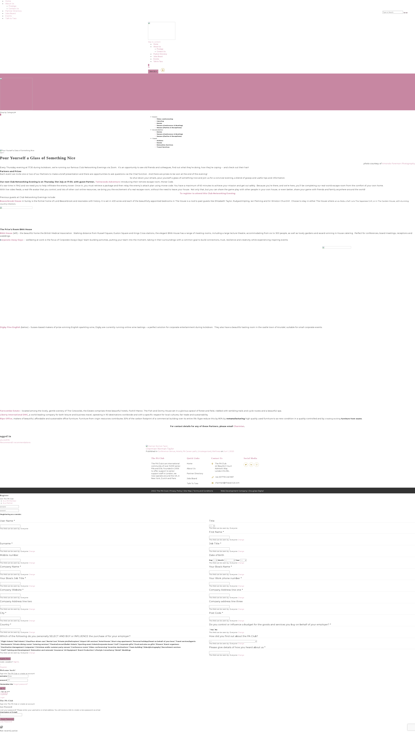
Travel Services (163, 147)
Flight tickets (7, 641)
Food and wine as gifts (145, 644)
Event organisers (171, 644)
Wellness (216, 451)
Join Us (152, 71)
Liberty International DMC (14, 415)
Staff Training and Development (15, 650)
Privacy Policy (176, 491)
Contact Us (14, 9)
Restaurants (6, 644)
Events (8, 16)
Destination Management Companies (17, 647)
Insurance (58, 650)
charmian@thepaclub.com (227, 483)
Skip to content (154, 42)
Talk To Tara (192, 483)
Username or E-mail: (9, 712)
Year (237, 560)
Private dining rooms (23, 644)
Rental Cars (52, 641)
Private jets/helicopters (68, 641)
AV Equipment (70, 650)
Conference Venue (166, 451)
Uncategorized (204, 451)
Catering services (41, 644)
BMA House (6, 233)
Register (3, 667)
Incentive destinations (118, 647)
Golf (116, 644)
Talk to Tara (10, 18)
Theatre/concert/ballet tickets (63, 644)
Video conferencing (165, 119)
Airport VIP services (89, 641)
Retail (118, 650)
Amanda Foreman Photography (398, 163)
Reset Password (7, 719)
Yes (212, 630)
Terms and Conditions (203, 491)
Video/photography (152, 647)
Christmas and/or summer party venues (53, 647)
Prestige (12, 6)
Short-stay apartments (122, 641)
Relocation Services (165, 145)
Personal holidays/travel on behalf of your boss (153, 641)
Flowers (159, 644)
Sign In (16, 662)
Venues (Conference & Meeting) (170, 125)
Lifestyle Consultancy (104, 650)
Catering (160, 121)
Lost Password (6, 722)
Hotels (159, 123)
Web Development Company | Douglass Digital (242, 491)
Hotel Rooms (104, 641)
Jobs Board (10, 13)
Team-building (135, 647)
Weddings (126, 650)
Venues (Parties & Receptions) (169, 127)
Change (241, 540)
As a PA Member (9, 501)
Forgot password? (20, 684)
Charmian (239, 426)
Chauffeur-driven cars (35, 641)
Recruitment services (171, 647)
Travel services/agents (186, 641)
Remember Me (6, 684)
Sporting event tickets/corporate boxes (95, 644)
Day (210, 560)
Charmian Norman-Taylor (160, 448)
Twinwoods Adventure (108, 182)
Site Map (188, 491)
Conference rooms (79, 647)
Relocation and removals (42, 650)
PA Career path (190, 451)
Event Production (85, 650)
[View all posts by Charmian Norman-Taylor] (157, 446)
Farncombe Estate (10, 411)
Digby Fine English (10, 327)
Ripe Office (6, 418)
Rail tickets (19, 641)
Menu (7, 75)
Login (2, 75)
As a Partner (8, 503)
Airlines (160, 140)
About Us (9, 4)
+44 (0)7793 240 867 (224, 477)
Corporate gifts (126, 644)
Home (8, 1)
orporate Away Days (12, 240)
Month (221, 560)
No (216, 630)
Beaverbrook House (10, 201)
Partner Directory (13, 11)
